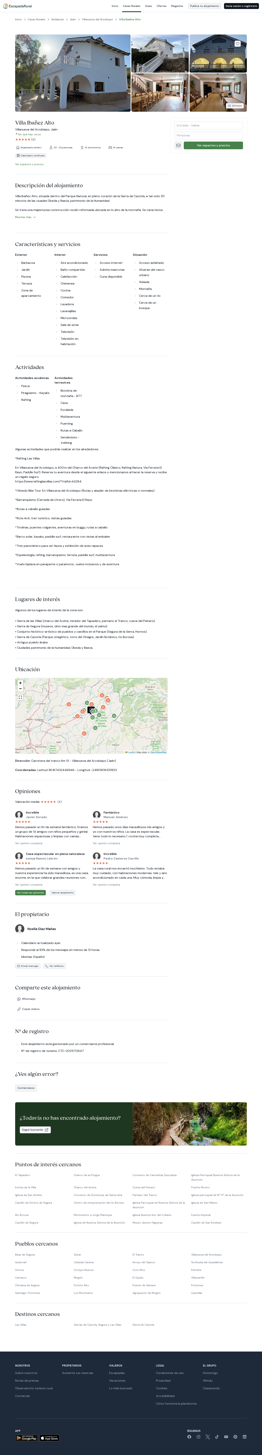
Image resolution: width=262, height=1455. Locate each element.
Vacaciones (117, 1381)
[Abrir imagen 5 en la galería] (218, 92)
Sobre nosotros (26, 1373)
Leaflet (131, 752)
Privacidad (163, 1381)
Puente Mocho (200, 1187)
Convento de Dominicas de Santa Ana (98, 1195)
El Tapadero (22, 1175)
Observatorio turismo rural (34, 1388)
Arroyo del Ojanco (144, 1262)
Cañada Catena (84, 1262)
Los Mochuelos (83, 1293)
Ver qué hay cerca (29, 134)
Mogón (78, 1277)
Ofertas (161, 6)
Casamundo (211, 1388)
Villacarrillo (198, 1277)
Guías (148, 6)
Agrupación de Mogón (147, 1293)
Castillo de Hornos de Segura (33, 1202)
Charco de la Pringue (87, 1175)
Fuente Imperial (201, 1215)
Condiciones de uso (170, 1373)
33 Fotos (237, 105)
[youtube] (226, 1438)
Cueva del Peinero (144, 1187)
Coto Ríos (139, 1270)
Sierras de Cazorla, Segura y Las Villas (97, 1324)
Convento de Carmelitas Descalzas (155, 1175)
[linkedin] (244, 1438)
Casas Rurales (131, 6)
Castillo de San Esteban (206, 1222)
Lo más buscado (120, 1388)
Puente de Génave (144, 1285)
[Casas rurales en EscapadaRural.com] (17, 6)
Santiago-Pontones (27, 1293)
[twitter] (207, 1438)
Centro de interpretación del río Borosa (99, 1202)
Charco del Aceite (85, 1187)
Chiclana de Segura (27, 1285)
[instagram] (198, 1438)
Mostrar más (23, 217)
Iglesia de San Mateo (204, 1202)
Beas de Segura (25, 1254)
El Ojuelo (138, 1277)
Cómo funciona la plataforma (176, 1404)
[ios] (49, 1437)
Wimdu (208, 1381)
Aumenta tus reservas (77, 1373)
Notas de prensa (27, 1381)
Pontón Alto (81, 1285)
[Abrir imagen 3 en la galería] (218, 53)
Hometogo (210, 1373)
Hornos (19, 1270)
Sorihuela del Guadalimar (207, 1262)
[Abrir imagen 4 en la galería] (160, 92)
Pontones (197, 1285)
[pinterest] (235, 1438)
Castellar (196, 1293)
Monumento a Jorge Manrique (93, 1215)
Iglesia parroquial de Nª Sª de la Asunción (217, 1195)
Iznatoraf (20, 1262)
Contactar (22, 1396)
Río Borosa (22, 1215)
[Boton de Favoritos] (238, 44)
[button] (93, 712)
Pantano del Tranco (145, 1195)
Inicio (115, 6)
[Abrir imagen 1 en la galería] (73, 73)
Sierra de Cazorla (143, 1324)
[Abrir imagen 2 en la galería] (160, 53)
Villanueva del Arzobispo (206, 1254)
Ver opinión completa (28, 843)
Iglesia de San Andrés (28, 1195)
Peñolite (196, 1270)
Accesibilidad (165, 1396)
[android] (26, 1437)
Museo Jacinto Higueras (148, 1222)
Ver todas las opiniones (30, 892)
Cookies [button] (161, 1388)
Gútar (77, 1254)
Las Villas (20, 1324)
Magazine (177, 6)
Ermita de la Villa (25, 1187)
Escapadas (117, 1373)
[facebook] (189, 1438)
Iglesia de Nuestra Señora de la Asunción (99, 1222)
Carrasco (21, 1277)
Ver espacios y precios (213, 145)
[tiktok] (217, 1438)
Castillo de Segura (26, 1222)
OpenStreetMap (158, 752)
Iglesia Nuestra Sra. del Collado (152, 1215)
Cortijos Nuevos (84, 1270)
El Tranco (138, 1254)
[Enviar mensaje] (178, 145)
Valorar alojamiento (63, 892)
